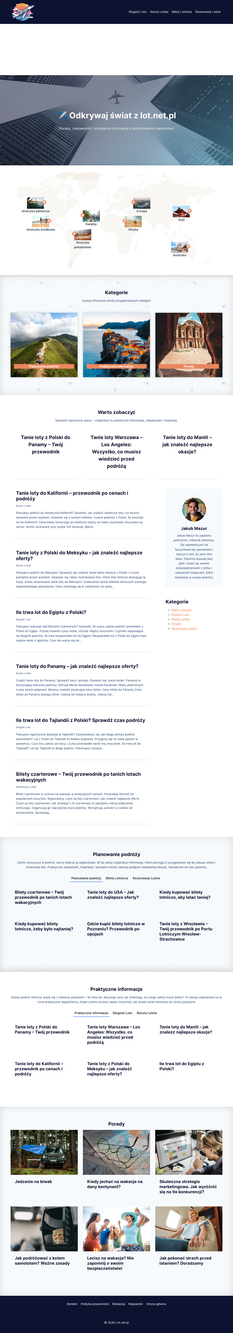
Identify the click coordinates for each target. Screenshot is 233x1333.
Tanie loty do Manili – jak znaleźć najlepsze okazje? (187, 444)
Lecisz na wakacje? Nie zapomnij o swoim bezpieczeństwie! (110, 1263)
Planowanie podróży (86, 878)
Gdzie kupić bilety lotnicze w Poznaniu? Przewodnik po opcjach (116, 928)
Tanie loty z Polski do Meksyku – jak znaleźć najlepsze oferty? (79, 555)
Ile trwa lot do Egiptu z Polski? (51, 612)
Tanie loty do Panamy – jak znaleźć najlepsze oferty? (77, 666)
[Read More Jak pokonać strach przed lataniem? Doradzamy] (188, 1228)
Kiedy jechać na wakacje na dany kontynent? (115, 1184)
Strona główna (156, 1304)
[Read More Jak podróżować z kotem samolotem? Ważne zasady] (44, 1228)
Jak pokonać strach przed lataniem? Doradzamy (185, 1261)
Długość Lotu (138, 11)
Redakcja (118, 1304)
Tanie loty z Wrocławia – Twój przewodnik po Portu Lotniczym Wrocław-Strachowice (185, 931)
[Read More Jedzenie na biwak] (44, 1152)
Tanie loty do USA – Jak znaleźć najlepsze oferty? (113, 895)
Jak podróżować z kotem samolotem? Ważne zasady (42, 1261)
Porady (176, 623)
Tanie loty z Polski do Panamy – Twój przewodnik (45, 444)
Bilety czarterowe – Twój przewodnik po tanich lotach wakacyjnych (78, 777)
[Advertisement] (116, 49)
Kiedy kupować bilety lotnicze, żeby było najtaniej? (44, 926)
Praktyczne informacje (91, 1013)
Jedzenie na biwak (33, 1181)
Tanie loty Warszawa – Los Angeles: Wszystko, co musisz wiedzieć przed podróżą (116, 451)
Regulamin (135, 1304)
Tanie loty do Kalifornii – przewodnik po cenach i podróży (72, 496)
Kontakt (72, 1304)
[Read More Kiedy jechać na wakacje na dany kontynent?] (116, 1152)
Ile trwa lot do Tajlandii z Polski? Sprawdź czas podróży (80, 720)
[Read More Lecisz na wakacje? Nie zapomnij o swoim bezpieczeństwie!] (116, 1228)
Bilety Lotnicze (182, 11)
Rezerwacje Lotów (208, 11)
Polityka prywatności (95, 1304)
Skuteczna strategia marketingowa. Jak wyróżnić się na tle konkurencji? (188, 1186)
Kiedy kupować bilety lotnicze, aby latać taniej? (185, 895)
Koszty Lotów (159, 11)
